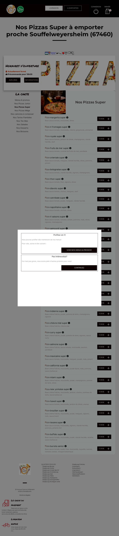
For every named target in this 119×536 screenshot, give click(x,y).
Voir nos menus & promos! (79, 250)
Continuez (79, 268)
